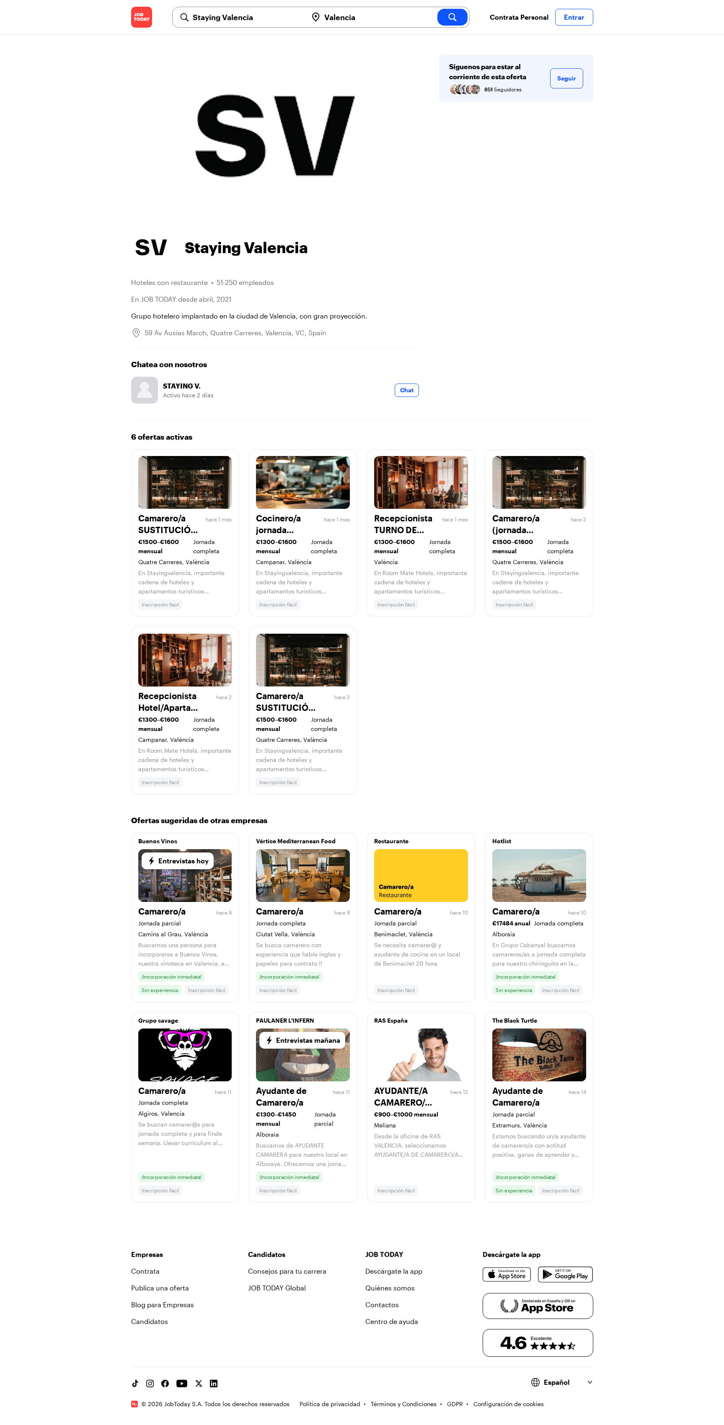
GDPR (455, 1403)
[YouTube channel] (181, 1383)
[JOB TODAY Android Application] (565, 1274)
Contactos (382, 1304)
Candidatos (149, 1321)
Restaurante (391, 841)
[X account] (198, 1383)
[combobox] (247, 17)
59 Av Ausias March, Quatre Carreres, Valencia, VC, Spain (235, 333)
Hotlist (501, 841)
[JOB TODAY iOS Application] (507, 1274)
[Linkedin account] (213, 1383)
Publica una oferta (160, 1288)
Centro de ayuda (391, 1321)
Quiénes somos (390, 1288)
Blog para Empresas (162, 1304)
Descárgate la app (393, 1271)
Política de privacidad (330, 1403)
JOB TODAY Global (277, 1288)
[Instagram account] (150, 1383)
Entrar (574, 17)
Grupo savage (158, 1020)
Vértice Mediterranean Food (296, 841)
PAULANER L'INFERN (285, 1020)
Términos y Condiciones (404, 1403)
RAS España (391, 1020)
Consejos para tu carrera (287, 1271)
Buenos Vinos (157, 841)
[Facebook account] (165, 1383)
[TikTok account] (135, 1383)
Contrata (145, 1271)
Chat (407, 390)
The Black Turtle (514, 1020)
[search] (452, 17)
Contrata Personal (519, 17)
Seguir (566, 78)
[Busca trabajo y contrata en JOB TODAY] (141, 17)
